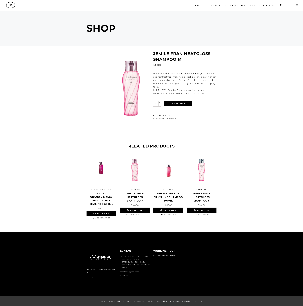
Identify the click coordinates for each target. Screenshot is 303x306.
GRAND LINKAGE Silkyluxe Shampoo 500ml (168, 197)
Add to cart (178, 104)
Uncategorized (100, 190)
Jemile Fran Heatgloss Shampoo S (202, 197)
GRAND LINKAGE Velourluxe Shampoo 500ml (101, 200)
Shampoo (171, 119)
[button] (161, 115)
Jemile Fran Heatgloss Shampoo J (135, 197)
